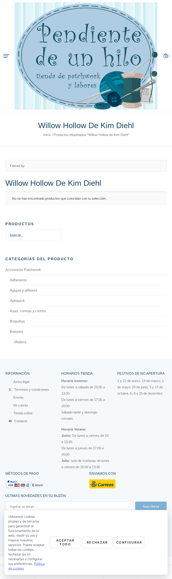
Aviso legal (20, 382)
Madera (20, 342)
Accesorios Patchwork (23, 270)
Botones (16, 332)
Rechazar (97, 542)
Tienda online (22, 413)
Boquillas (17, 321)
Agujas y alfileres (23, 290)
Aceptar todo (65, 542)
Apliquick (17, 301)
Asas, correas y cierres (28, 311)
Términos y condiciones (30, 389)
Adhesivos (18, 280)
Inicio (47, 135)
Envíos (18, 397)
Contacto (19, 421)
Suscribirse (151, 506)
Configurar (129, 542)
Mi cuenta (19, 405)
